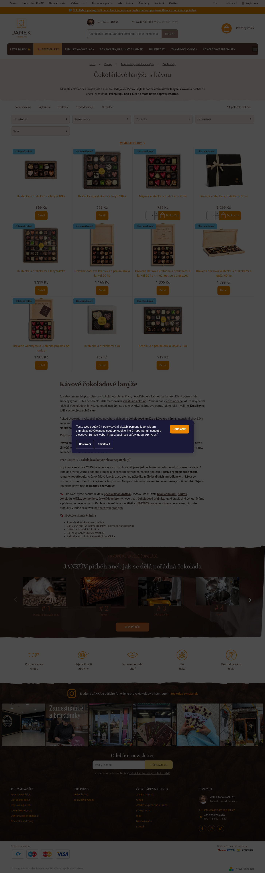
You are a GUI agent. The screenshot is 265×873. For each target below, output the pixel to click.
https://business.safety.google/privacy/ (132, 434)
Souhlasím (180, 429)
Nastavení (85, 444)
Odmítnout (104, 444)
